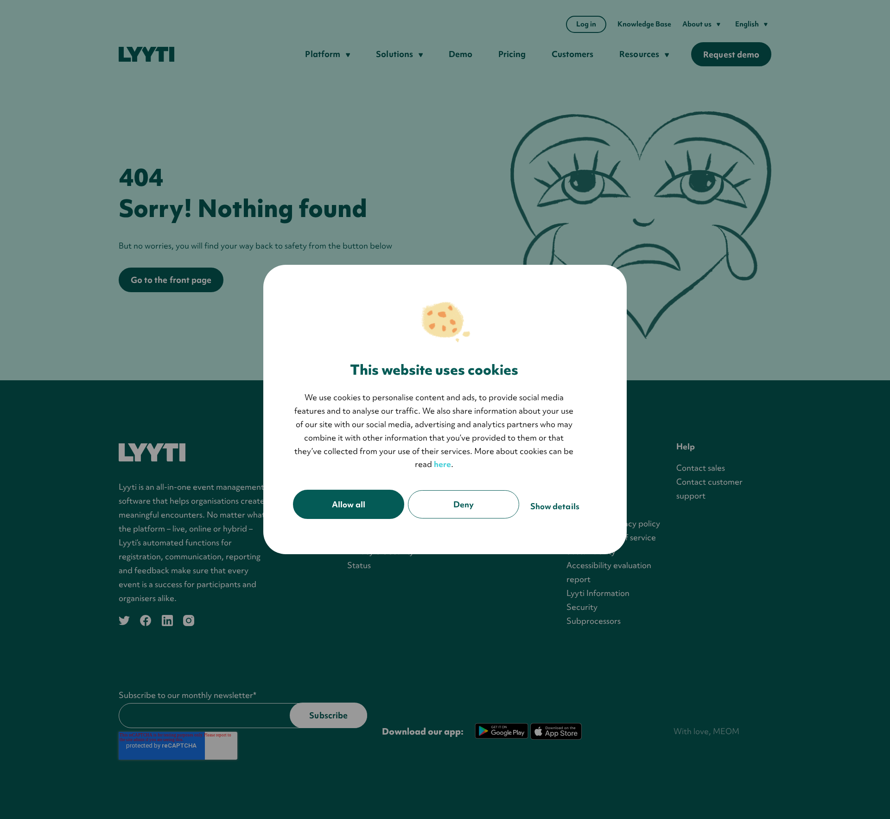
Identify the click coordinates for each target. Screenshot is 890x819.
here (442, 464)
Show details (554, 506)
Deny (463, 504)
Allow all (348, 504)
